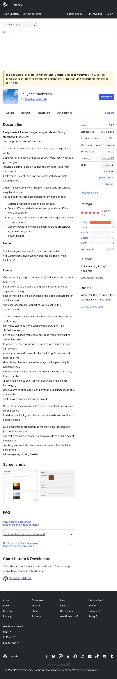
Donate (94, 611)
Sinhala (14, 656)
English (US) (108, 158)
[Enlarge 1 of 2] (33, 474)
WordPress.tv (69, 616)
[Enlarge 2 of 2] (71, 474)
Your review (87, 249)
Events (92, 605)
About (6, 600)
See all (110, 249)
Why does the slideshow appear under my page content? (21, 523)
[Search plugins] (35, 25)
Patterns (36, 616)
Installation (44, 112)
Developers (66, 611)
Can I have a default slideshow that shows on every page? (20, 544)
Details (10, 112)
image (110, 178)
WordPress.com (13, 626)
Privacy (7, 616)
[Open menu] (112, 4)
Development (64, 112)
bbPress (9, 637)
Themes (36, 605)
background (107, 165)
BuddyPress (11, 642)
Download (106, 96)
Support (109, 112)
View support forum (92, 277)
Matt (7, 631)
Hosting (7, 611)
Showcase (37, 600)
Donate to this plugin (92, 306)
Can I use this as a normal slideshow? (24, 534)
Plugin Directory (11, 14)
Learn (63, 600)
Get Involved (96, 600)
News (6, 605)
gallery (101, 178)
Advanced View (89, 192)
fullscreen (108, 171)
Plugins (35, 611)
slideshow (108, 184)
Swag (93, 616)
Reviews (25, 112)
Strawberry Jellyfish (36, 99)
